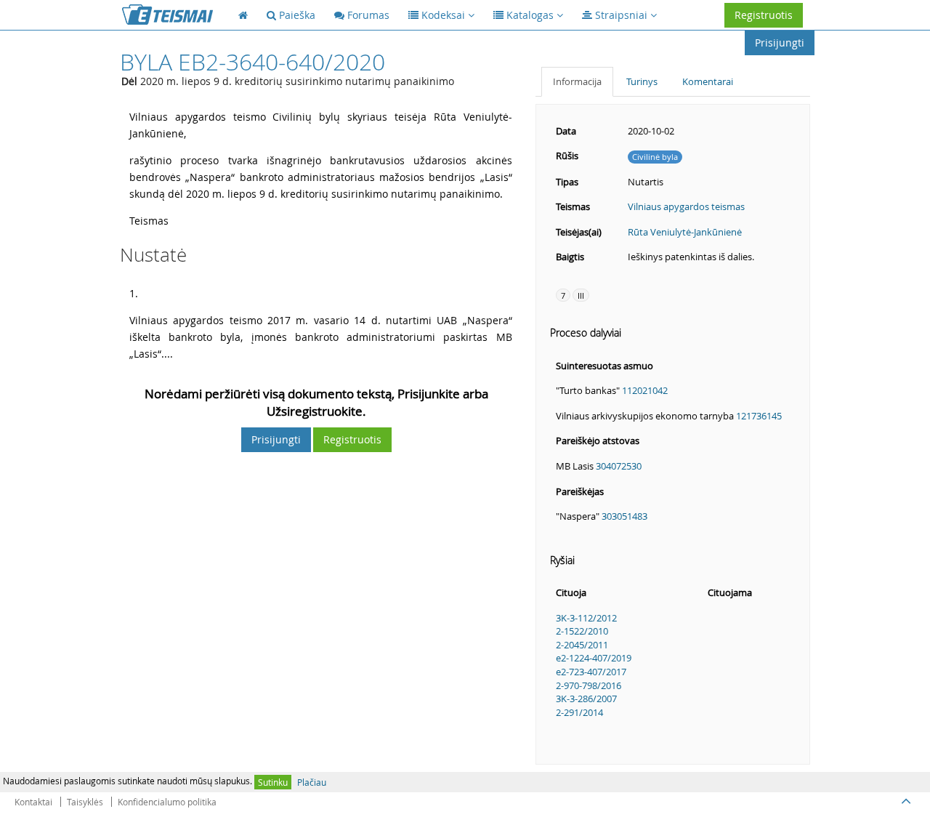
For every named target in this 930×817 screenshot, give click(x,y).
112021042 (645, 390)
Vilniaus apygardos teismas (686, 206)
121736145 (759, 415)
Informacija (577, 81)
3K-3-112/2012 (586, 617)
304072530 (619, 465)
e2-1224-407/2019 (593, 657)
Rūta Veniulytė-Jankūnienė (685, 231)
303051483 (624, 516)
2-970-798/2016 (588, 685)
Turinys (642, 81)
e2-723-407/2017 (591, 671)
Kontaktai (33, 802)
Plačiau (311, 782)
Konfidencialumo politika (167, 802)
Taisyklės (85, 802)
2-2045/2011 (582, 644)
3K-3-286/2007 (586, 698)
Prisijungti (779, 42)
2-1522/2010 (582, 630)
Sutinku (273, 782)
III (581, 295)
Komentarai (707, 81)
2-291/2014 (579, 712)
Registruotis (764, 15)
